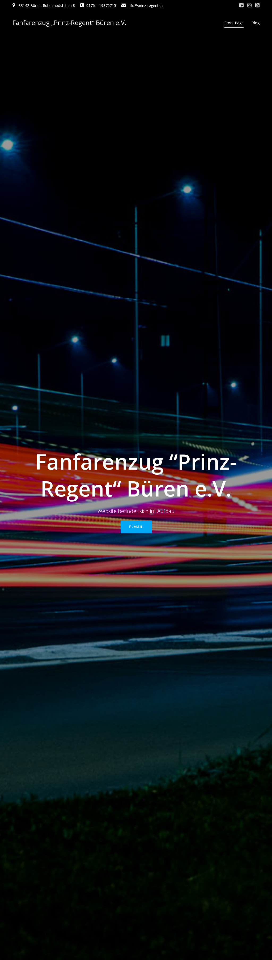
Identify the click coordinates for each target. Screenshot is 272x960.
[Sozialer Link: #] (249, 5)
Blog (256, 22)
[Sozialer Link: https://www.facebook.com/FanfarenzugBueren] (241, 5)
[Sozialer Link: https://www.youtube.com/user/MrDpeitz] (257, 5)
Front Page (234, 22)
